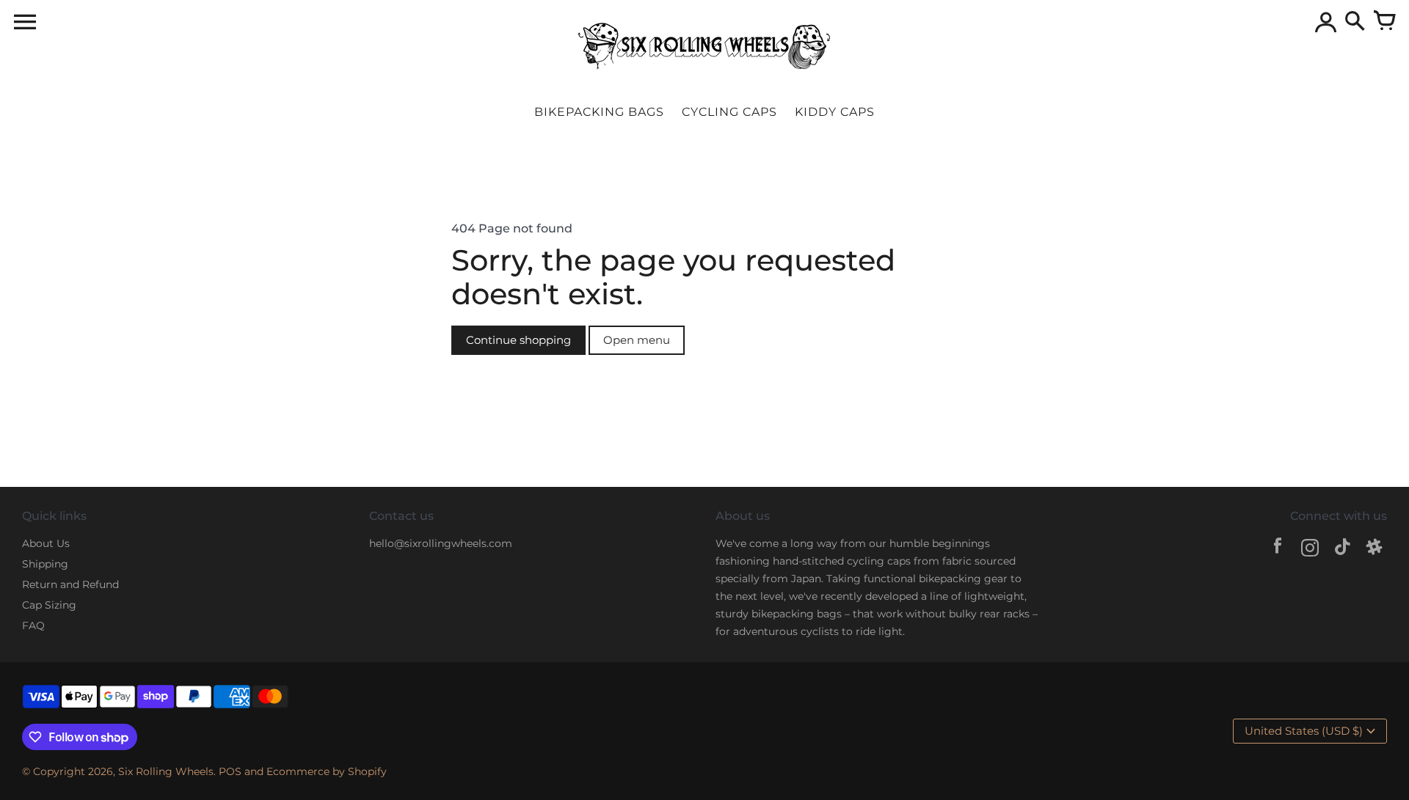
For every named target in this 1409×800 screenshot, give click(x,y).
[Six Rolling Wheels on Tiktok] (1342, 550)
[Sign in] (1325, 22)
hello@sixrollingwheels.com (440, 543)
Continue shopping (518, 340)
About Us (46, 543)
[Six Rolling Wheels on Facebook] (1277, 550)
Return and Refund (70, 584)
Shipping (45, 563)
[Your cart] (1384, 22)
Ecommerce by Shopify (326, 771)
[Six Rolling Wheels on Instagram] (1309, 550)
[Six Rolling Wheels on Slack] (1374, 550)
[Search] (1355, 22)
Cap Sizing (49, 605)
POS (230, 771)
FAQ (33, 625)
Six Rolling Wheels (166, 771)
